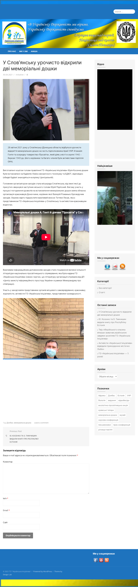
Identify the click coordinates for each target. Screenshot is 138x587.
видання (112, 400)
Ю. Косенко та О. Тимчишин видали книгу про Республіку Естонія (111, 322)
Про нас (12, 51)
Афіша (34, 51)
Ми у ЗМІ (23, 51)
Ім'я (5, 498)
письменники (104, 424)
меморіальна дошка (22, 422)
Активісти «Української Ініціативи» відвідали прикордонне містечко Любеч (114, 346)
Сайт (5, 522)
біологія (101, 400)
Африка (101, 395)
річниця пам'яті (105, 429)
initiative (20, 74)
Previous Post (24, 436)
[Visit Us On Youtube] (115, 269)
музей (122, 415)
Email (6, 510)
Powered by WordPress (42, 571)
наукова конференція (108, 420)
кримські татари (106, 410)
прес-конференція (121, 424)
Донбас (10, 422)
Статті (102, 292)
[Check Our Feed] (122, 269)
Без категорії (105, 288)
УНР (129, 395)
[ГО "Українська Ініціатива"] (69, 33)
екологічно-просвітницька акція (113, 405)
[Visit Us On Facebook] (107, 269)
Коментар (8, 461)
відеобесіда (123, 400)
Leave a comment (41, 422)
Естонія (121, 395)
